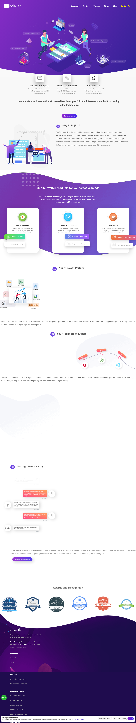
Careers (96, 6)
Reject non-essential (120, 718)
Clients (106, 6)
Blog (115, 6)
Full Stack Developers (17, 696)
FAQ (11, 667)
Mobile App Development (18, 684)
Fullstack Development (18, 679)
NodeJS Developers (16, 705)
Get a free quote (69, 116)
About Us (13, 658)
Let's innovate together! (21, 559)
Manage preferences (105, 718)
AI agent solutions (26, 644)
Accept (131, 718)
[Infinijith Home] (12, 6)
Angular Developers (16, 700)
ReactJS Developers (16, 710)
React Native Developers (18, 714)
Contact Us (125, 6)
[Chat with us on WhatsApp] (4, 700)
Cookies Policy (79, 719)
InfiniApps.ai (14, 642)
